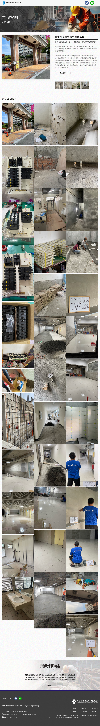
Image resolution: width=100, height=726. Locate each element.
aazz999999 (13, 717)
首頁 (74, 708)
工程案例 (73, 711)
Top (50, 717)
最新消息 (95, 708)
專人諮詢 (63, 73)
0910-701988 (32, 714)
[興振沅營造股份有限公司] (84, 701)
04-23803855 (14, 714)
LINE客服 (50, 685)
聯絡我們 (95, 711)
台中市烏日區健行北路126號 (19, 711)
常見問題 (84, 711)
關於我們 (84, 708)
